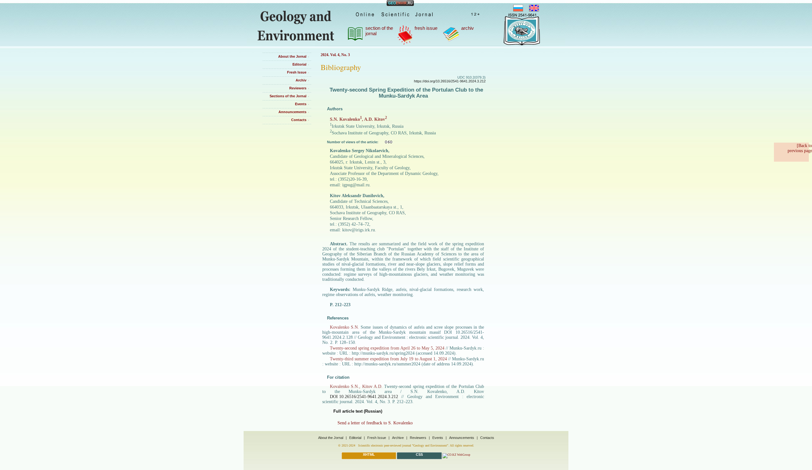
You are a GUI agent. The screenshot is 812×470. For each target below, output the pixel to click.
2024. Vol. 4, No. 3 (335, 55)
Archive (398, 438)
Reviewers (297, 88)
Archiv (301, 80)
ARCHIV (467, 28)
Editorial (299, 64)
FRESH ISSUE (426, 28)
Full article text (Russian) (357, 411)
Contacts (298, 120)
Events (300, 104)
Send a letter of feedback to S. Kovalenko (375, 423)
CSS (419, 454)
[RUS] (520, 10)
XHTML (369, 454)
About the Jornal (292, 56)
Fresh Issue (296, 72)
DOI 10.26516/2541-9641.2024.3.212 (364, 396)
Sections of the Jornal (288, 96)
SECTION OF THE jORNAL (379, 30)
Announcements (292, 112)
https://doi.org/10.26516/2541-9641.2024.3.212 (450, 81)
